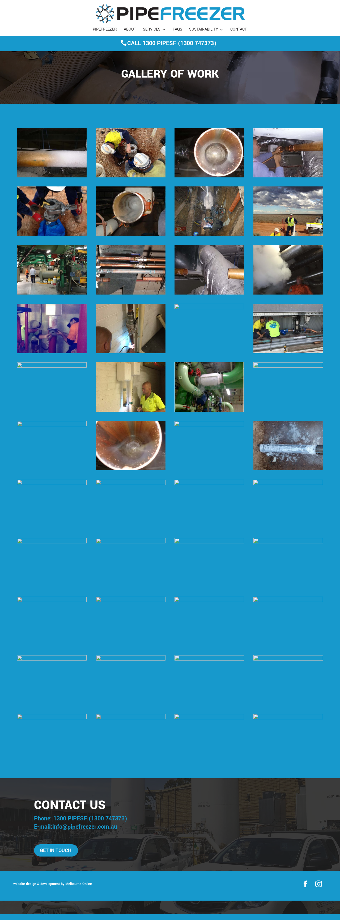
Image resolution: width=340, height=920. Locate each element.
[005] (288, 718)
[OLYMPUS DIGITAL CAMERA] (209, 601)
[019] (130, 176)
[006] (52, 366)
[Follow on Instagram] (318, 884)
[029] (209, 425)
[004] (130, 659)
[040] (209, 235)
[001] (52, 293)
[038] (288, 484)
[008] (288, 352)
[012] (288, 366)
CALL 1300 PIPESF (151, 43)
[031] (130, 542)
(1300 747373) (197, 43)
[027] (52, 176)
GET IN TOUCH (55, 850)
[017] (288, 235)
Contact (238, 30)
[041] (130, 235)
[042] (209, 176)
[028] (52, 425)
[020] (288, 542)
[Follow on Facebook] (305, 884)
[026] (130, 469)
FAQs (177, 30)
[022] (288, 293)
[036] (130, 352)
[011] (130, 293)
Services (151, 30)
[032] (52, 484)
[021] (52, 718)
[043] (130, 718)
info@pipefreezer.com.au (84, 827)
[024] (130, 601)
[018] (52, 235)
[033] (130, 410)
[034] (130, 484)
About (130, 30)
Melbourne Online (78, 883)
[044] (288, 469)
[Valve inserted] (209, 542)
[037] (52, 542)
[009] (209, 718)
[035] (52, 659)
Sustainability (203, 30)
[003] (209, 410)
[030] (288, 176)
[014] (209, 484)
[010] (288, 601)
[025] (209, 293)
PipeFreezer (105, 30)
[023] (209, 308)
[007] (288, 659)
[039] (52, 352)
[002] (52, 601)
